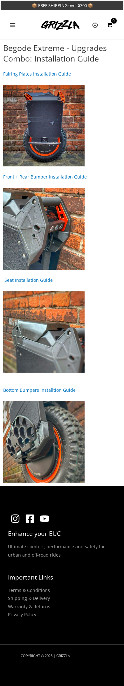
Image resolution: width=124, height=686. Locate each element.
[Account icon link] (95, 25)
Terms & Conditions (29, 590)
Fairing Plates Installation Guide (37, 74)
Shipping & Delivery (29, 598)
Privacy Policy (22, 614)
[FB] (30, 518)
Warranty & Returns (29, 606)
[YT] (44, 518)
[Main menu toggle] (12, 25)
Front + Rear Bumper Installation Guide (45, 177)
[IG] (15, 518)
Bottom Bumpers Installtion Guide (39, 390)
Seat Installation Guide (28, 280)
